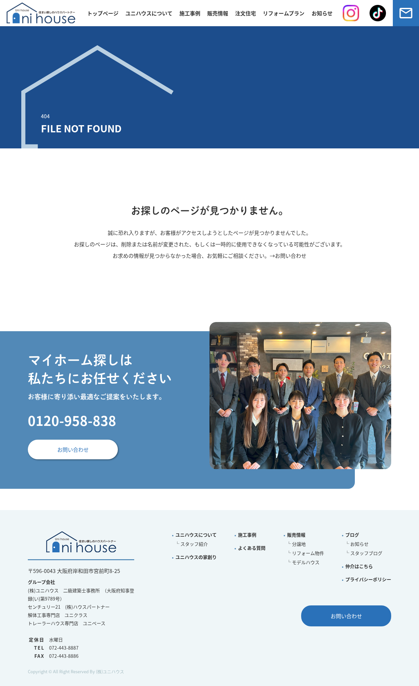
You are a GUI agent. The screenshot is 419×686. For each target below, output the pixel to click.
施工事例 (189, 13)
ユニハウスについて (149, 13)
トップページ (102, 13)
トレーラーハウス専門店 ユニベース (66, 623)
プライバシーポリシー (368, 579)
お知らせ (359, 544)
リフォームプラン (283, 13)
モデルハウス (305, 562)
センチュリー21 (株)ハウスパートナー (69, 606)
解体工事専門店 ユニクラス (57, 615)
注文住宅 (245, 13)
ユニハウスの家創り (196, 557)
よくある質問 (251, 547)
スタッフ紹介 (194, 544)
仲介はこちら (359, 566)
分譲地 (299, 544)
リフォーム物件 (308, 553)
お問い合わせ (290, 255)
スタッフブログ (366, 553)
